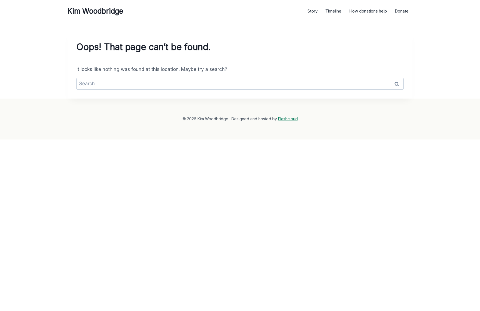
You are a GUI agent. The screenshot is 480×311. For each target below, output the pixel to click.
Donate (402, 11)
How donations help (368, 11)
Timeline (333, 11)
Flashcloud (288, 118)
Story (313, 11)
